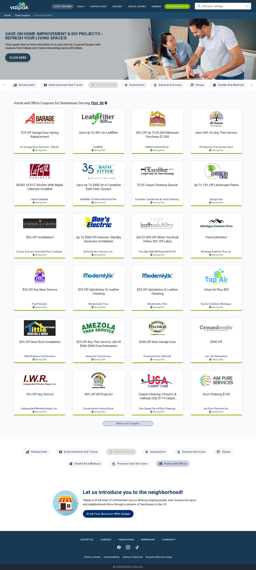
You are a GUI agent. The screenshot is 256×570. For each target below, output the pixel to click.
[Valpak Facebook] (119, 547)
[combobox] (223, 6)
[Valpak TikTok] (137, 547)
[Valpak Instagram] (128, 547)
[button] (137, 6)
